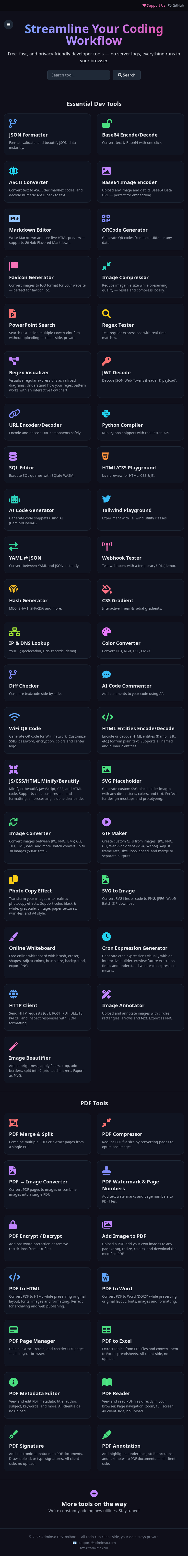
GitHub (178, 5)
